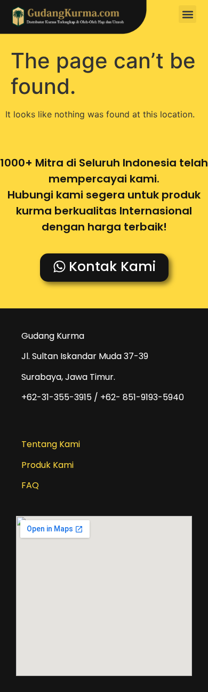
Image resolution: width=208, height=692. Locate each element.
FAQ (30, 485)
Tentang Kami (50, 444)
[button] (187, 14)
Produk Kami (47, 465)
